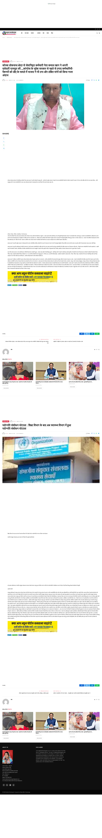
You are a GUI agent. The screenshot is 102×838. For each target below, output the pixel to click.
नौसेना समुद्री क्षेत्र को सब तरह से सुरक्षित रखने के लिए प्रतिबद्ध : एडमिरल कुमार (34, 693)
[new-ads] (32, 282)
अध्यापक (38, 33)
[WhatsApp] (3, 145)
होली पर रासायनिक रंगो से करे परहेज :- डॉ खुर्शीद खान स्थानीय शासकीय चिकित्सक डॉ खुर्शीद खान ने (71, 693)
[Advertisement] (51, 16)
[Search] (99, 33)
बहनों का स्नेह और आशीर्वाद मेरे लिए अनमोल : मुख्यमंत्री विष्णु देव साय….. (81, 381)
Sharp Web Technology (25, 792)
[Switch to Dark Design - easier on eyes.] (97, 33)
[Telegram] (3, 148)
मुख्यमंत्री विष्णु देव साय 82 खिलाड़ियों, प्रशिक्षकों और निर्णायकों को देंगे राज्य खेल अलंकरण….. (49, 382)
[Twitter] (3, 141)
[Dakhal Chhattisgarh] (10, 33)
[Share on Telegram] (98, 80)
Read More (6, 388)
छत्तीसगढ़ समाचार (6, 61)
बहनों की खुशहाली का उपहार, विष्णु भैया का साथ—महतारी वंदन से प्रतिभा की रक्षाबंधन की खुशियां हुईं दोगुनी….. (17, 382)
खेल (43, 33)
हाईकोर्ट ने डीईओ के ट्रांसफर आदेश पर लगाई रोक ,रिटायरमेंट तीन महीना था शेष (68, 341)
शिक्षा (52, 33)
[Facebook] (3, 138)
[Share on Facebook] (92, 80)
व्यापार (48, 33)
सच (14, 61)
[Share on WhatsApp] (96, 80)
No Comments (20, 80)
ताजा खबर (27, 33)
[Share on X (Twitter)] (94, 80)
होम (21, 33)
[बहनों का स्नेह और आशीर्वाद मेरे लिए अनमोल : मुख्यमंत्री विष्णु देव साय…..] (84, 371)
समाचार (32, 33)
